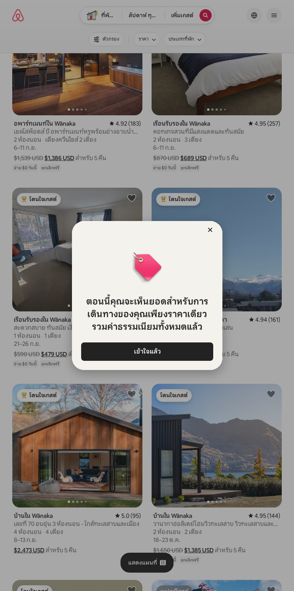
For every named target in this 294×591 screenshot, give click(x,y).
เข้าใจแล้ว (147, 351)
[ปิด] (210, 230)
